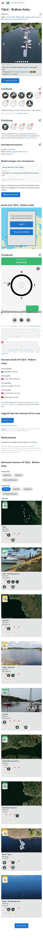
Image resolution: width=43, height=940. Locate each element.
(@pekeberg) (25, 72)
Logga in (21, 224)
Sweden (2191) (10, 17)
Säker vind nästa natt (10, 480)
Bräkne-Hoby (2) (22, 19)
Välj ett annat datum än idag (9, 425)
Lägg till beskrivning (10, 194)
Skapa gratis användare (21, 232)
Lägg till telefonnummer (19, 151)
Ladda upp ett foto (10, 80)
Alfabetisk (16, 489)
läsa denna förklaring (34, 326)
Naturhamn (7, 475)
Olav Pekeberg (16, 72)
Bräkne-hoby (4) (9, 19)
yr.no (20, 329)
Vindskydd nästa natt (10, 494)
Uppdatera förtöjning (31, 137)
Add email (9, 154)
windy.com (18, 337)
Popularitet (27, 489)
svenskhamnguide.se (17, 2)
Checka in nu (7, 420)
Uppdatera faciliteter (22, 113)
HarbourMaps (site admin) (11, 167)
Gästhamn (18, 475)
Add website (11, 149)
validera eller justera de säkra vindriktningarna (20, 349)
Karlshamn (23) (30, 17)
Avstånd (6, 489)
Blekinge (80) (20, 17)
